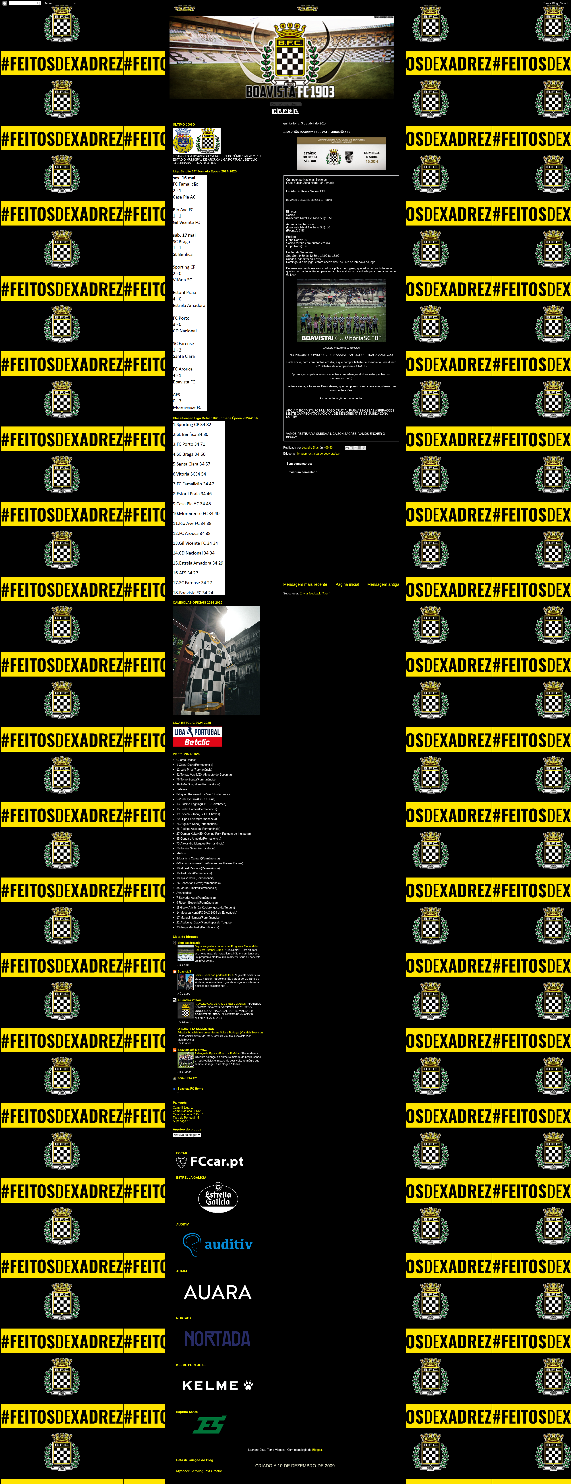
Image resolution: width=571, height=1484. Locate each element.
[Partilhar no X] (355, 448)
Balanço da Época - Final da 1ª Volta (217, 1053)
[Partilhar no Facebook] (360, 448)
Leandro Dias (311, 447)
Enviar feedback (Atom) (315, 593)
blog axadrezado (189, 942)
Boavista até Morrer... (192, 1049)
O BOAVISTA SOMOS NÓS (196, 1029)
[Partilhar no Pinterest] (364, 448)
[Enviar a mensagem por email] (347, 448)
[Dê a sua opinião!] (351, 448)
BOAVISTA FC (187, 1078)
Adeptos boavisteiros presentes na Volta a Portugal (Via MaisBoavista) (220, 1032)
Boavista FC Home (190, 1088)
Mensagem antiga (383, 584)
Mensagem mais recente (305, 584)
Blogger (317, 1449)
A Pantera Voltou (189, 1000)
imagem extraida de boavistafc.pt (318, 453)
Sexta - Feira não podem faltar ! (214, 975)
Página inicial (347, 584)
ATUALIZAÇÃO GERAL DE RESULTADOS (220, 1003)
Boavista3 (184, 971)
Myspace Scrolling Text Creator (199, 1471)
